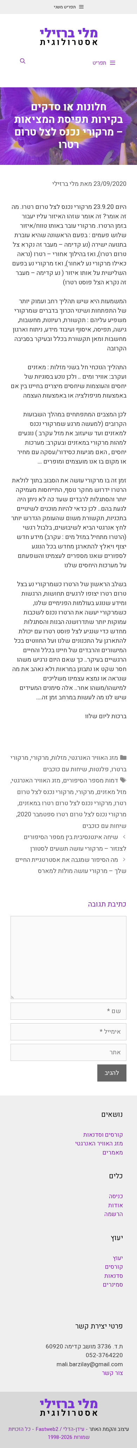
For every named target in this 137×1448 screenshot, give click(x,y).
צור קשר (112, 1373)
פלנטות (99, 769)
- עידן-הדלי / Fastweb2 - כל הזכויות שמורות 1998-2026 (49, 1433)
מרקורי (40, 758)
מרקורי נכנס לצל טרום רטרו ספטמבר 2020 (71, 814)
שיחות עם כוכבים (65, 769)
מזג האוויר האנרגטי (93, 758)
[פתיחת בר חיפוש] (22, 61)
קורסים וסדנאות (103, 1134)
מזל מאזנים (111, 792)
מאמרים (113, 1152)
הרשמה (113, 1214)
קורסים (114, 1267)
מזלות (59, 758)
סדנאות (113, 1276)
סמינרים (113, 1284)
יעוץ (118, 1258)
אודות (115, 1205)
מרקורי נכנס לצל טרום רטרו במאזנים (65, 803)
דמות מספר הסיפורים (90, 780)
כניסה (116, 1196)
